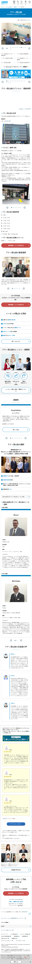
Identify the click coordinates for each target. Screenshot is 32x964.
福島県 (15, 6)
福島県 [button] (2, 926)
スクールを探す (25, 4)
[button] (10, 47)
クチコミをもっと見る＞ (15, 824)
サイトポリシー (20, 958)
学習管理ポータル (14, 4)
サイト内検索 (18, 4)
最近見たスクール (21, 4)
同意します (16, 961)
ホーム (2, 6)
